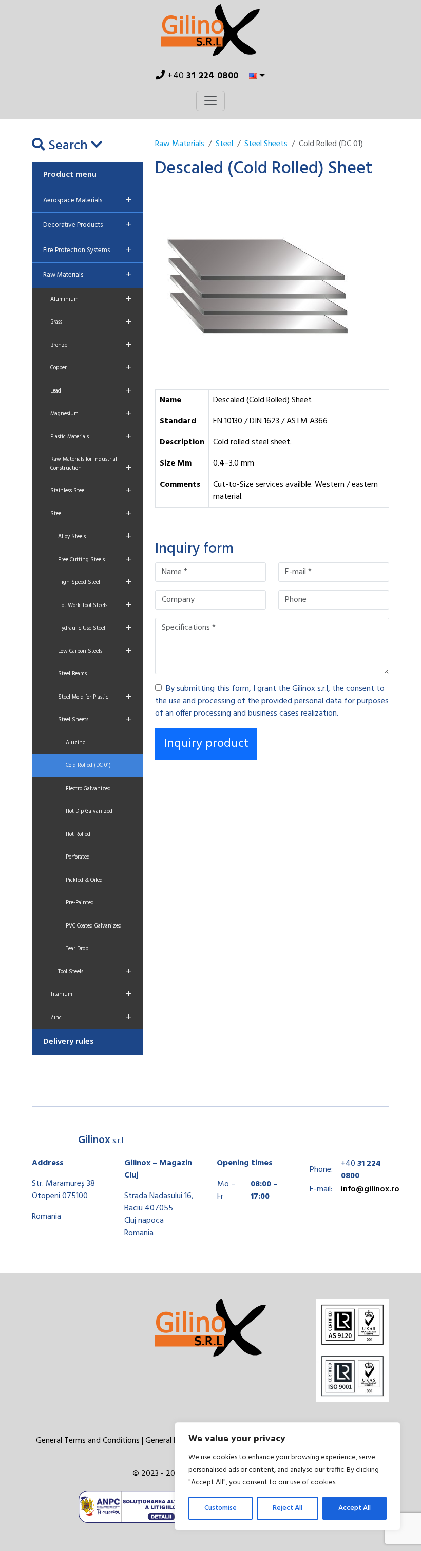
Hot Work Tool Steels (94, 605)
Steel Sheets (94, 719)
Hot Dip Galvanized (89, 811)
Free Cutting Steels (94, 559)
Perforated (78, 857)
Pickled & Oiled (84, 880)
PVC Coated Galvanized (94, 926)
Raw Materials (87, 274)
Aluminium (90, 299)
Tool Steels (94, 972)
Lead (90, 391)
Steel (90, 514)
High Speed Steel (94, 582)
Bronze (90, 345)
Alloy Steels (94, 536)
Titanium (90, 994)
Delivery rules (68, 1041)
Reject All (287, 1508)
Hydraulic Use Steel (94, 628)
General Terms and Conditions (88, 1441)
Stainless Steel (90, 491)
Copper (90, 368)
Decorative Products (87, 225)
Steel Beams (72, 674)
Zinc (90, 1017)
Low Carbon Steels (94, 651)
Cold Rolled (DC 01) (88, 765)
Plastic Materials (90, 437)
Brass (90, 322)
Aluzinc (75, 742)
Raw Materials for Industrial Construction (90, 465)
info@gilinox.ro (370, 1189)
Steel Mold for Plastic (94, 697)
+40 (202, 75)
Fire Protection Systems (87, 250)
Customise (220, 1508)
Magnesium (90, 413)
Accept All (354, 1508)
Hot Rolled (78, 834)
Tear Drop (77, 948)
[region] (287, 1476)
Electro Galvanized (88, 788)
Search (68, 146)
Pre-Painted (80, 902)
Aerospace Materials (87, 200)
